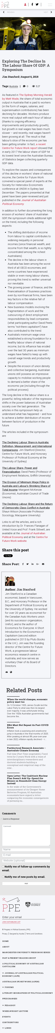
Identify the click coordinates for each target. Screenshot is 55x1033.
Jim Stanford (25, 589)
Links (8, 1028)
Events (6, 1016)
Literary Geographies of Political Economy (27, 993)
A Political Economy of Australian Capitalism (23, 965)
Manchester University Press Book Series (26, 952)
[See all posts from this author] (10, 581)
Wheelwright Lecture (15, 1011)
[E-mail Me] (7, 672)
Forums (9, 987)
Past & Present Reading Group (19, 958)
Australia (13, 86)
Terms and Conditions (34, 934)
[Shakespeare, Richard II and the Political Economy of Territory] (15, 12)
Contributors (10, 1022)
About (5, 946)
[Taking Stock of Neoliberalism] (40, 12)
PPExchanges (9, 998)
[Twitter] (37, 4)
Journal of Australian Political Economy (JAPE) (23, 974)
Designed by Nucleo (17, 934)
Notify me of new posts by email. (25, 876)
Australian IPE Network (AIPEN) (20, 981)
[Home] (5, 5)
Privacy (4, 934)
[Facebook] (32, 4)
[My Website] (11, 672)
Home (5, 941)
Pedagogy (10, 1005)
